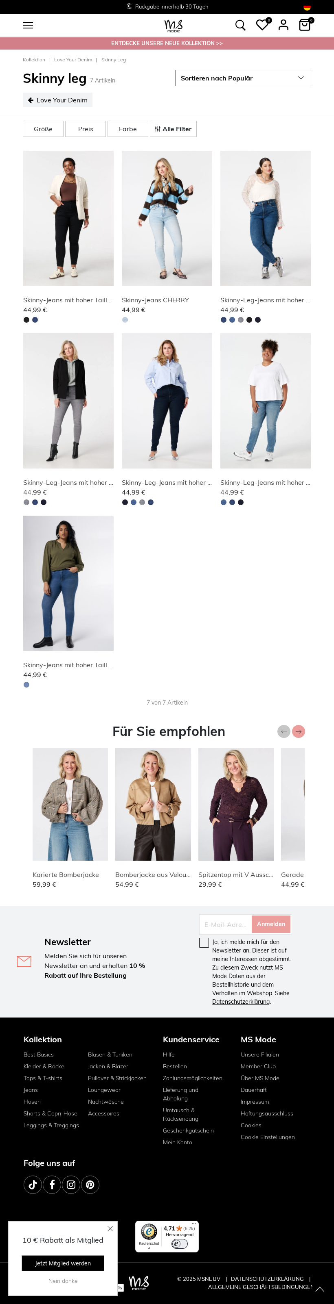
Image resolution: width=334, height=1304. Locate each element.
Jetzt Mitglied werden (63, 1263)
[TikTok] (33, 1185)
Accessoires (103, 1113)
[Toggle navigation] (28, 25)
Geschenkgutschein (188, 1130)
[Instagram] (71, 1185)
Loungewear (104, 1090)
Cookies (251, 1125)
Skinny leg (113, 59)
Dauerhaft (254, 1090)
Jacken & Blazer (108, 1066)
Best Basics (39, 1054)
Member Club (258, 1066)
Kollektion (34, 59)
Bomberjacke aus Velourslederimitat (170, 874)
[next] (106, 220)
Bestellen (175, 1066)
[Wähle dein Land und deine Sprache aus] (307, 7)
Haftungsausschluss (267, 1113)
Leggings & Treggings (51, 1125)
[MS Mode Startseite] (173, 25)
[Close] (110, 1228)
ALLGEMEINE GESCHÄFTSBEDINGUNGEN (261, 1287)
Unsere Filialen (260, 1054)
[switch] (179, 1244)
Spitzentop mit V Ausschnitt (240, 874)
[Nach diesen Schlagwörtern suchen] (241, 25)
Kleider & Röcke (44, 1066)
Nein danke (63, 1280)
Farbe (128, 129)
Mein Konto (177, 1142)
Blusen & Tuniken (110, 1054)
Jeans (31, 1090)
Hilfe (169, 1054)
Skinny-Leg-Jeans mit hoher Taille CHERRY (88, 482)
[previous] (31, 220)
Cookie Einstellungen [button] (268, 1137)
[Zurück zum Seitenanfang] (320, 1290)
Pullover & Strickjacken (117, 1078)
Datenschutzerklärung (241, 1001)
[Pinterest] (90, 1185)
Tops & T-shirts (43, 1078)
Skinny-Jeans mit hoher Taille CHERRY (80, 300)
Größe (43, 129)
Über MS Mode (260, 1078)
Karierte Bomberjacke (66, 874)
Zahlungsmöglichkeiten (192, 1078)
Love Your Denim (73, 59)
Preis (85, 129)
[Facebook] (52, 1185)
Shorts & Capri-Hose (50, 1113)
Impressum (255, 1101)
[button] (262, 24)
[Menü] (194, 1225)
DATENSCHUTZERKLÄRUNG (267, 1279)
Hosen (32, 1101)
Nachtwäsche (106, 1101)
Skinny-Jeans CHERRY (155, 300)
